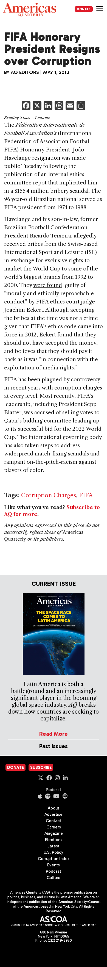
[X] (37, 106)
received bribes (23, 244)
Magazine (53, 833)
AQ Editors (25, 72)
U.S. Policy (53, 852)
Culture (53, 877)
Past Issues (53, 746)
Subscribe (41, 767)
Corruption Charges (48, 495)
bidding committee (47, 421)
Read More (53, 733)
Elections (53, 839)
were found (47, 285)
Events (53, 865)
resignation (46, 158)
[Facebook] (26, 106)
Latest (53, 846)
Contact (53, 820)
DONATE (84, 9)
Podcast (53, 789)
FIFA (86, 495)
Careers (53, 827)
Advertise (53, 814)
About (53, 808)
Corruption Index (53, 858)
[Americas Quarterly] (29, 9)
